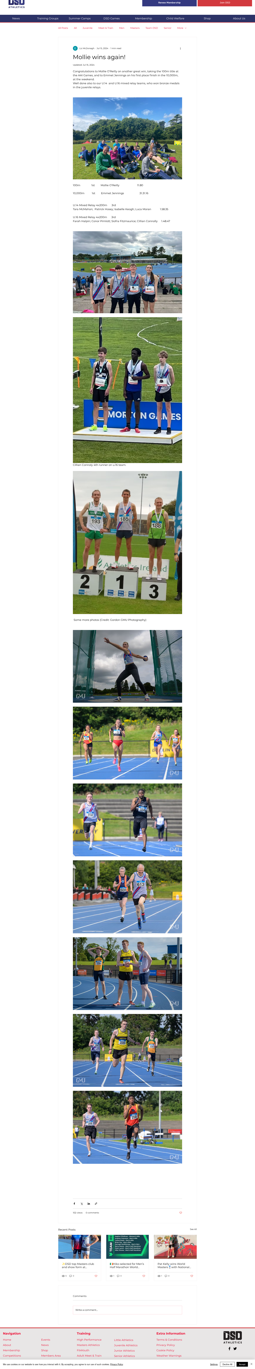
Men (121, 28)
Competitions (12, 1355)
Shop (44, 1350)
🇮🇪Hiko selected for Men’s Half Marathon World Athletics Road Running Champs (127, 1265)
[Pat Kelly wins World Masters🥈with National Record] (175, 1247)
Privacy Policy (165, 1345)
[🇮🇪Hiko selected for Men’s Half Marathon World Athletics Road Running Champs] (127, 1247)
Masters (135, 28)
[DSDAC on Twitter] (235, 1348)
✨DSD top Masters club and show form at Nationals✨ (78, 1265)
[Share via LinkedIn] (88, 1203)
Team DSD (152, 28)
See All (193, 1229)
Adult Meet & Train (89, 1355)
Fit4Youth (83, 1350)
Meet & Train (105, 28)
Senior (167, 28)
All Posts (63, 28)
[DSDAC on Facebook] (229, 1348)
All (75, 28)
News (45, 1345)
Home (7, 1339)
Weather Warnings (169, 1355)
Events (45, 1339)
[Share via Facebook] (74, 1203)
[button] (48, 17)
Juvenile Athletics (126, 1345)
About (7, 1345)
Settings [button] (214, 1364)
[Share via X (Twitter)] (81, 1203)
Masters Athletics (88, 1345)
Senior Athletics (124, 1356)
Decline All (227, 1364)
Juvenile (88, 28)
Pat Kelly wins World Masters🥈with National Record (173, 1265)
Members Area (51, 1355)
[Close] (251, 1364)
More (180, 28)
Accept (242, 1364)
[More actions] (180, 48)
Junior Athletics (124, 1350)
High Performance (89, 1339)
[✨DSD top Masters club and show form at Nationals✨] (79, 1247)
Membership (11, 1350)
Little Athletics (123, 1340)
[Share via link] (96, 1203)
